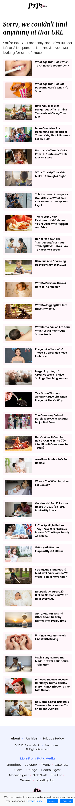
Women (25, 780)
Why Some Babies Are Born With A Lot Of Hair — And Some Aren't (52, 331)
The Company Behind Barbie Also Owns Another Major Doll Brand (51, 419)
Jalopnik (31, 764)
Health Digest (51, 770)
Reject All (67, 801)
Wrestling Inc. (45, 780)
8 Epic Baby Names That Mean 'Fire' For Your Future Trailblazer (52, 661)
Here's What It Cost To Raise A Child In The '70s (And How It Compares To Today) (51, 442)
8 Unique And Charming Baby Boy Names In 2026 (50, 263)
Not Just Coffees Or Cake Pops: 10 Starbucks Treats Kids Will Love (51, 154)
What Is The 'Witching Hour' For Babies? (52, 483)
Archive (31, 738)
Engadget (14, 764)
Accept (52, 801)
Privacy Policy (53, 738)
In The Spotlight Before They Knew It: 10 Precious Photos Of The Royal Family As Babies (52, 530)
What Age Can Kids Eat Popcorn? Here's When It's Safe (51, 87)
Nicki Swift (40, 775)
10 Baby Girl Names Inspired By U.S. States (49, 549)
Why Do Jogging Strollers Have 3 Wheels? (51, 307)
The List (56, 775)
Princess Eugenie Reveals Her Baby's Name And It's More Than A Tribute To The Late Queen (52, 685)
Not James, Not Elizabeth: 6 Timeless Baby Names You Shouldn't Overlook (52, 705)
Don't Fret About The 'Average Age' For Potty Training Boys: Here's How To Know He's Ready (51, 244)
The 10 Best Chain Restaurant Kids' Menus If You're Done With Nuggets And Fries (51, 222)
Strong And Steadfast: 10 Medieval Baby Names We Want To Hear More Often (51, 573)
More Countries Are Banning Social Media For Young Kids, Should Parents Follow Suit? (52, 133)
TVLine (46, 764)
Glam (18, 770)
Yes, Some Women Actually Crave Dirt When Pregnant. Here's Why (51, 397)
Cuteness (61, 764)
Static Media (32, 745)
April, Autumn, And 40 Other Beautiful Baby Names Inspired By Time (50, 617)
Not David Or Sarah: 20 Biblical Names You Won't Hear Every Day (51, 595)
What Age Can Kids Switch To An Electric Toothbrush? (52, 64)
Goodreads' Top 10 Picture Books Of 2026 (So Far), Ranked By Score (51, 507)
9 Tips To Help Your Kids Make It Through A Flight (50, 174)
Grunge (31, 770)
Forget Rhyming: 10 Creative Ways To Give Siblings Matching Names (51, 375)
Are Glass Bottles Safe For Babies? (51, 461)
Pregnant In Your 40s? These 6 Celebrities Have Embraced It (51, 353)
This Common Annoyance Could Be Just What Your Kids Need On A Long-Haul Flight (51, 200)
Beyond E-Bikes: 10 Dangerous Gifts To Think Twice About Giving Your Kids (51, 111)
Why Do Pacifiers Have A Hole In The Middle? (50, 285)
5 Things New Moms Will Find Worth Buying (50, 637)
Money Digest (19, 775)
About (15, 738)
